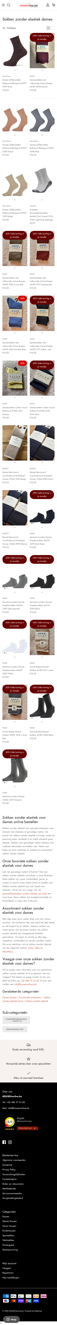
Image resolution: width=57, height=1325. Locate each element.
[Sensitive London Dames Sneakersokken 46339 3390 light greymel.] (14, 572)
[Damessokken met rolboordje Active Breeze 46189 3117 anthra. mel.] (42, 313)
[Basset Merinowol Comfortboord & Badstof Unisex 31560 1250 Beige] (14, 443)
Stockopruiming (10, 1249)
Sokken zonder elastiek (37, 1001)
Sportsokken (8, 1235)
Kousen (5, 1216)
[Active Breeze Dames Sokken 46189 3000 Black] (42, 702)
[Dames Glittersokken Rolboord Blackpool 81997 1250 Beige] (14, 180)
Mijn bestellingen (10, 1277)
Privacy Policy (9, 1169)
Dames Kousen (9, 1221)
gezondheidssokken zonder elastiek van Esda (24, 893)
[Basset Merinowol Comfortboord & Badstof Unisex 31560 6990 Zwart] (42, 443)
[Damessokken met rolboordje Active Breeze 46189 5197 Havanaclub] (42, 248)
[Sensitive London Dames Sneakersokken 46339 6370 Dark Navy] (42, 507)
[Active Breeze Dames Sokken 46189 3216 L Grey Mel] (14, 702)
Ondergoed (8, 1245)
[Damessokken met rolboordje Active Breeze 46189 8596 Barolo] (42, 50)
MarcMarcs (7, 951)
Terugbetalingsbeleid (12, 1198)
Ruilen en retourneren (13, 1184)
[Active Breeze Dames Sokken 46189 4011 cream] (42, 637)
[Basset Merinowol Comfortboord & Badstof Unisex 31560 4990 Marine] (14, 507)
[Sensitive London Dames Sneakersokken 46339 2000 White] (14, 637)
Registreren (8, 1272)
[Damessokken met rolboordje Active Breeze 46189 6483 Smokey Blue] (14, 313)
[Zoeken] (10, 5)
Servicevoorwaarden (12, 1193)
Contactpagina (9, 1179)
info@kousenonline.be (25, 984)
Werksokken (8, 1240)
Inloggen (6, 1268)
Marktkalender (9, 1188)
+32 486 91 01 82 (30, 980)
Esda (31, 948)
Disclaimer (7, 1165)
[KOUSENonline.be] (28, 5)
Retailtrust (38, 1311)
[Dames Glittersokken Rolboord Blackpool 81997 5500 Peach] (14, 115)
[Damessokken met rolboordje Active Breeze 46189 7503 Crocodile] (14, 248)
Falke (37, 948)
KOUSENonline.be (16, 1311)
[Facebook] (4, 1142)
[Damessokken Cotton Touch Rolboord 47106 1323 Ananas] (14, 378)
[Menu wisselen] (3, 5)
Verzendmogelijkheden (13, 1174)
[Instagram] (10, 1142)
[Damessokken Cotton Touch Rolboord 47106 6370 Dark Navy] (42, 378)
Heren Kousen (9, 1226)
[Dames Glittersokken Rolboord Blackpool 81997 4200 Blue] (42, 115)
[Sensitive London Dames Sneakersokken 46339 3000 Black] (42, 572)
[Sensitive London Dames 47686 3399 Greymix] (14, 767)
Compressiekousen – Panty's (16, 1020)
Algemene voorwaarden (14, 1160)
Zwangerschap (15, 1029)
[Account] (47, 5)
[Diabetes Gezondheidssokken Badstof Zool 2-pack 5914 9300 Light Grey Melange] (42, 180)
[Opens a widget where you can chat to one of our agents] (11, 1319)
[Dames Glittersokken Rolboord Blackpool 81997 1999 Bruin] (14, 50)
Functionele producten (30, 997)
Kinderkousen (9, 1230)
